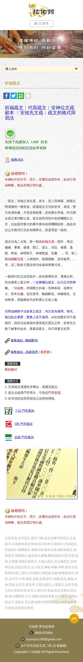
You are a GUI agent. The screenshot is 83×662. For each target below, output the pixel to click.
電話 (31, 633)
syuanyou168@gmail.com (44, 639)
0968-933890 (44, 632)
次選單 (12, 68)
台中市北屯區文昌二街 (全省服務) (44, 645)
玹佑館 (41, 10)
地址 (17, 645)
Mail (23, 639)
